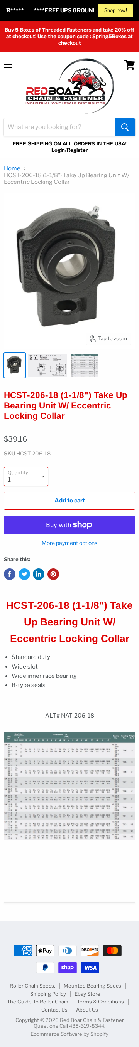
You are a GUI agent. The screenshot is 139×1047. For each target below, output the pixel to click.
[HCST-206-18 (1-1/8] (14, 365)
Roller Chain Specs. (32, 986)
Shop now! (115, 10)
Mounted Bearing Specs (92, 986)
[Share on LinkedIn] (38, 574)
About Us (87, 1010)
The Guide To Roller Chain (37, 1001)
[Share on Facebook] (9, 574)
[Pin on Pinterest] (53, 574)
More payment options (69, 543)
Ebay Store (87, 994)
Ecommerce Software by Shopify (69, 1034)
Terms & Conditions (100, 1001)
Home (12, 168)
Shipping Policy (48, 994)
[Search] (125, 127)
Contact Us (54, 1010)
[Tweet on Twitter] (24, 574)
